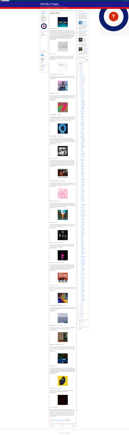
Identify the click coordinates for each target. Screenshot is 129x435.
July (81, 83)
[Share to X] (67, 419)
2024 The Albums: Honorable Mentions (84, 39)
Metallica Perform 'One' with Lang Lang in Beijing (83, 169)
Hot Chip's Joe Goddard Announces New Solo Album (82, 146)
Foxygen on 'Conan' (82, 126)
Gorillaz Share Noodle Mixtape (82, 285)
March (82, 89)
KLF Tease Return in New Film (83, 278)
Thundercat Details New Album (82, 129)
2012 (81, 309)
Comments (82, 324)
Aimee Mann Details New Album (82, 191)
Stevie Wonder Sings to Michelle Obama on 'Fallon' (82, 233)
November (82, 78)
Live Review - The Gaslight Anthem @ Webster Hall (83, 31)
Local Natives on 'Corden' (83, 95)
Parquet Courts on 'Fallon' (82, 120)
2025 (81, 64)
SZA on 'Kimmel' (83, 209)
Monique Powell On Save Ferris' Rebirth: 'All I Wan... (83, 113)
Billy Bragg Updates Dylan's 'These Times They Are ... (83, 138)
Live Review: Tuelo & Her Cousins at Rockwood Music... (82, 300)
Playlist (81, 158)
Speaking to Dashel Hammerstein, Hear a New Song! (83, 249)
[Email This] (65, 419)
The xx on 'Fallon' (82, 188)
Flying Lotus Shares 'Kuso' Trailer (83, 173)
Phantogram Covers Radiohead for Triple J (83, 229)
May (81, 86)
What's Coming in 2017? (82, 282)
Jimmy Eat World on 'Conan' (82, 237)
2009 (81, 313)
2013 (81, 307)
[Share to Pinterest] (68, 419)
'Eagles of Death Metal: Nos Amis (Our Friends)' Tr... (83, 215)
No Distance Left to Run (43, 13)
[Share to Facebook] (67, 419)
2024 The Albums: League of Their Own (85, 48)
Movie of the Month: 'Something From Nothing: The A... (83, 295)
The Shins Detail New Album (83, 257)
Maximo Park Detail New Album (82, 160)
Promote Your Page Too (44, 50)
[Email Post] (63, 419)
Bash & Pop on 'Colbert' (82, 166)
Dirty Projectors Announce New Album (82, 185)
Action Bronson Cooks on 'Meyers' (82, 211)
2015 (81, 305)
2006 (81, 317)
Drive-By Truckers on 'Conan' (82, 195)
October (82, 79)
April (81, 87)
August (82, 82)
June (81, 85)
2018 (81, 74)
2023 (81, 67)
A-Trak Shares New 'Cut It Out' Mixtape (82, 261)
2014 (81, 306)
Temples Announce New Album (82, 273)
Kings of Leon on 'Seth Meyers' (82, 97)
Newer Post (52, 425)
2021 (81, 70)
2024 (81, 66)
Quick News (82, 93)
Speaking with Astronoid (82, 280)
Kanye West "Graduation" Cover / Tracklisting (85, 22)
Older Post (73, 425)
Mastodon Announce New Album (82, 123)
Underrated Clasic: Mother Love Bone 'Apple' (83, 291)
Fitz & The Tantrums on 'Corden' (82, 163)
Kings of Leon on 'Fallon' (82, 176)
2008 (81, 314)
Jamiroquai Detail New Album (82, 117)
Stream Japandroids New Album (82, 178)
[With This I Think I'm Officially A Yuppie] (44, 49)
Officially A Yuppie (49, 4)
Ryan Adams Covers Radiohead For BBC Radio (82, 108)
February (82, 90)
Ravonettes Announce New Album (82, 200)
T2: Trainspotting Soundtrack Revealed (82, 204)
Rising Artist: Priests (82, 288)
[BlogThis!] (66, 419)
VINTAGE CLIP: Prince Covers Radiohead (83, 104)
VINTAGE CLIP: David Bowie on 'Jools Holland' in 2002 (82, 253)
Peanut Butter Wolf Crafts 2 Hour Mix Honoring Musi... (82, 265)
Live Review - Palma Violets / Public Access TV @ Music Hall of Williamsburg (83, 13)
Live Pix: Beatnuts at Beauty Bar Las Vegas (82, 101)
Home (63, 425)
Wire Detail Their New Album (83, 141)
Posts (81, 323)
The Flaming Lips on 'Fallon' (82, 243)
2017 (81, 75)
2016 (81, 303)
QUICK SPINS (82, 197)
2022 (81, 68)
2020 (81, 71)
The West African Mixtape (82, 240)
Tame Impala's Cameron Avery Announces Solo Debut (82, 223)
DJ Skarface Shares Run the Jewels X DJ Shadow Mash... (82, 269)
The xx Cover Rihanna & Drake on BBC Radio (83, 219)
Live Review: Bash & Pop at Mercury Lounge (83, 182)
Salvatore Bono (43, 68)
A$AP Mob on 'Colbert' (82, 207)
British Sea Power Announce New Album (82, 133)
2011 (81, 310)
